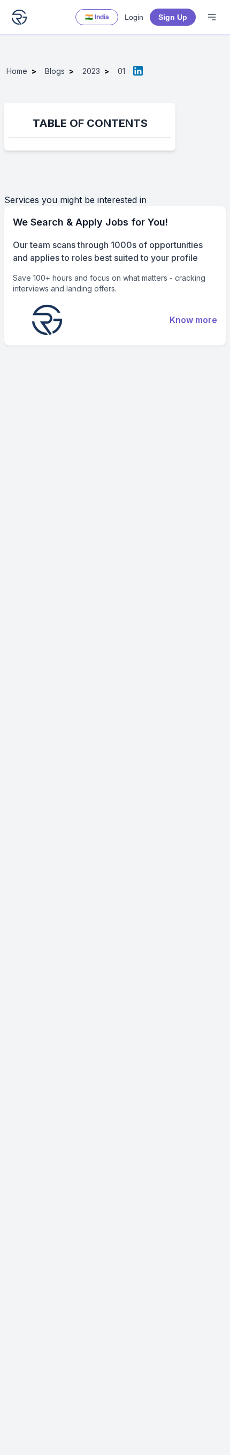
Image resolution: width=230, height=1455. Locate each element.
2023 (91, 71)
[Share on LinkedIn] (138, 70)
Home (16, 71)
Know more (193, 319)
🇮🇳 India (97, 17)
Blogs (55, 71)
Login (134, 17)
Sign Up (172, 17)
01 (121, 71)
